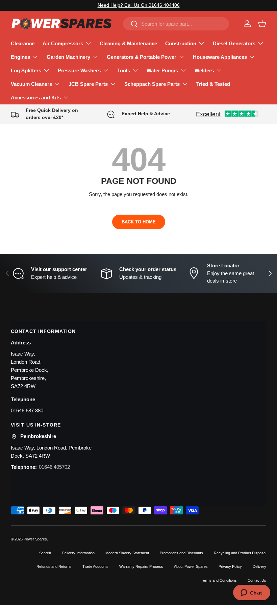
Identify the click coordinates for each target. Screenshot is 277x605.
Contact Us (257, 580)
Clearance (22, 43)
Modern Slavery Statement (127, 553)
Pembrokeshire (38, 436)
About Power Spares (191, 566)
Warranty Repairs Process (141, 566)
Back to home (139, 221)
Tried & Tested (213, 84)
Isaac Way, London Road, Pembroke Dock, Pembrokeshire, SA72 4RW (29, 370)
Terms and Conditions (219, 580)
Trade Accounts (95, 566)
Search (45, 553)
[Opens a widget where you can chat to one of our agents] (251, 593)
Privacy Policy (230, 566)
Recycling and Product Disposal (240, 553)
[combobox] (176, 23)
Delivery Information (78, 553)
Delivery (259, 566)
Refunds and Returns (54, 566)
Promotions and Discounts (181, 553)
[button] (262, 23)
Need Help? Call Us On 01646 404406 (139, 5)
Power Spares (35, 539)
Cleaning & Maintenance (128, 43)
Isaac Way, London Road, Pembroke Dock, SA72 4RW (51, 452)
